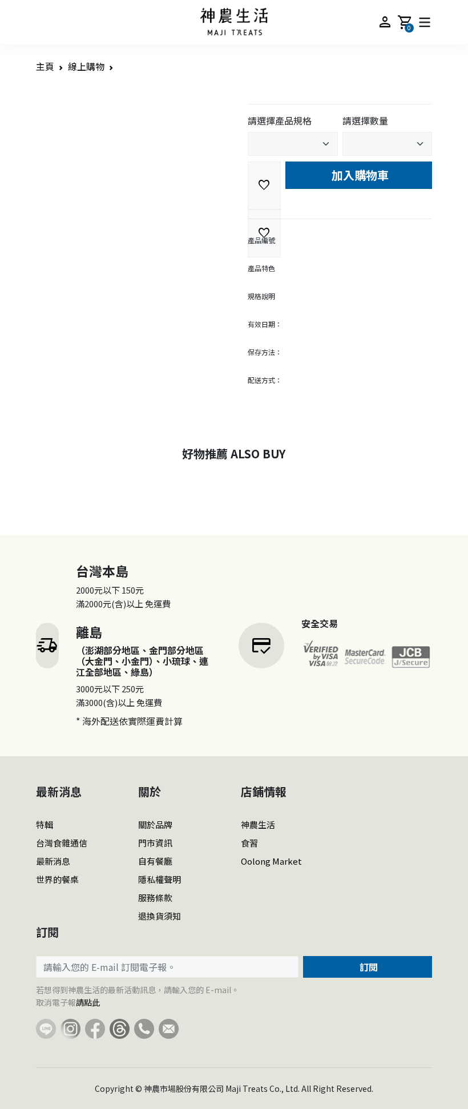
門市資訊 (155, 843)
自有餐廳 (155, 861)
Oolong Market (271, 861)
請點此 (88, 1002)
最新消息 (53, 861)
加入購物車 (359, 175)
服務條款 (155, 898)
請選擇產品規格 (280, 120)
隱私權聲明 (159, 879)
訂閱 (367, 967)
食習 (249, 843)
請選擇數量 (365, 120)
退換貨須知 (159, 916)
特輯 (44, 824)
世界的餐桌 (57, 879)
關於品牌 (155, 824)
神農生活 (258, 824)
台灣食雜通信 (61, 843)
